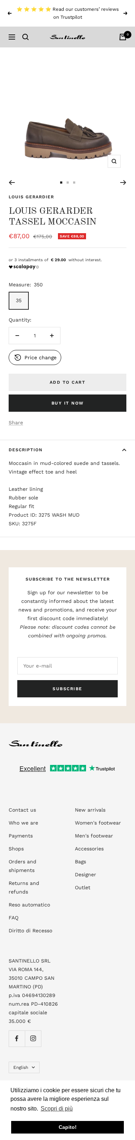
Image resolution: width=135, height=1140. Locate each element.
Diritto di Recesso (30, 930)
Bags (80, 861)
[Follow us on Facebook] (17, 1038)
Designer (85, 874)
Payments (21, 836)
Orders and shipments (22, 866)
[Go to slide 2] (68, 182)
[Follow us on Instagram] (33, 1038)
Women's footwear (98, 823)
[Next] (123, 182)
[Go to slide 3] (74, 182)
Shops (16, 848)
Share (16, 422)
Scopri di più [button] (57, 1109)
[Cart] (122, 37)
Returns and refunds (24, 887)
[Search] (25, 37)
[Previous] (12, 182)
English (20, 1067)
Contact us (22, 810)
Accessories (89, 848)
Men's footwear (94, 836)
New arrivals (90, 810)
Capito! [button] (68, 1127)
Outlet (82, 887)
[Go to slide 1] (61, 182)
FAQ (13, 917)
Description (25, 449)
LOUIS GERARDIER (31, 196)
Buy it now (67, 403)
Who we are (23, 823)
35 (19, 300)
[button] (35, 357)
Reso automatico (29, 905)
